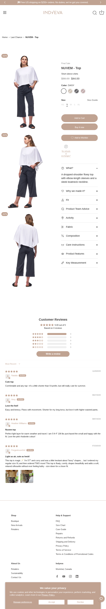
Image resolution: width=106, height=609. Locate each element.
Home (5, 37)
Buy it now (79, 127)
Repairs (59, 533)
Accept (51, 602)
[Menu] (5, 12)
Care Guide (61, 529)
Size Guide (92, 100)
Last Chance (16, 37)
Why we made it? (75, 191)
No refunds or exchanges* (66, 153)
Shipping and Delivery (65, 542)
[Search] (95, 13)
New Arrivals (16, 525)
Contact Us (16, 577)
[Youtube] (63, 576)
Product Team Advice (77, 208)
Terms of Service (63, 550)
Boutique (15, 521)
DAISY (63, 91)
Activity (69, 217)
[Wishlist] (101, 598)
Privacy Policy (62, 546)
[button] (101, 2)
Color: (67, 85)
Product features (74, 253)
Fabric (69, 227)
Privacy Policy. (48, 595)
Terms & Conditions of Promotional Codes (74, 554)
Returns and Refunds (65, 537)
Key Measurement (75, 262)
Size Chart (60, 525)
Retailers (15, 529)
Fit (67, 200)
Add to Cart (79, 118)
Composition (72, 235)
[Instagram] (70, 576)
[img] (11, 371)
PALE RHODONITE (83, 91)
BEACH (70, 91)
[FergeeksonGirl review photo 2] (26, 476)
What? (69, 168)
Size (79, 100)
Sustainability (17, 573)
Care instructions (75, 244)
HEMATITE (76, 91)
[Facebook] (57, 576)
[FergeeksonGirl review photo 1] (11, 476)
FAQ (58, 521)
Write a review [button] (53, 354)
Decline (80, 602)
